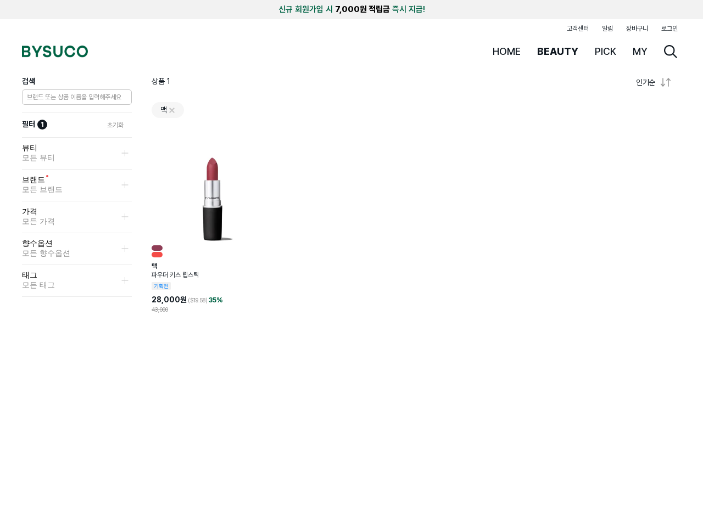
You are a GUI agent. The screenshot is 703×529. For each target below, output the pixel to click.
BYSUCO (55, 52)
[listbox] (614, 83)
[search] (670, 51)
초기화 (115, 125)
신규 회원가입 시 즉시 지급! (351, 9)
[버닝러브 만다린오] (213, 196)
